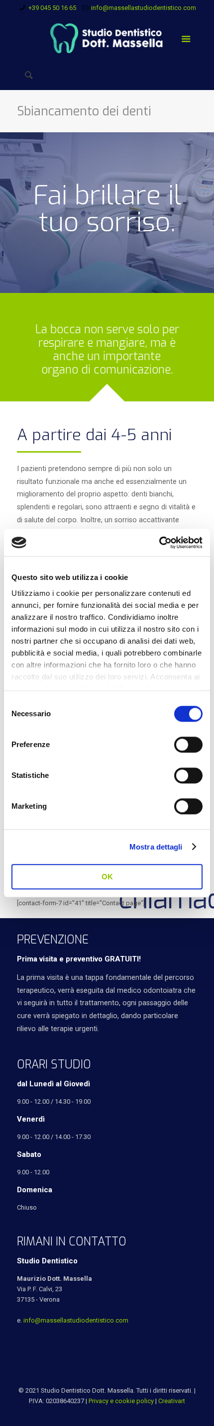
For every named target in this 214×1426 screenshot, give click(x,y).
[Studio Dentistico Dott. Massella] (107, 38)
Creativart (171, 1401)
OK (107, 876)
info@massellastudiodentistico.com (143, 7)
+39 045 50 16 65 (52, 7)
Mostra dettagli (156, 847)
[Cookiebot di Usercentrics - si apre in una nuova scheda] (159, 542)
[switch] (188, 745)
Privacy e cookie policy (121, 1401)
